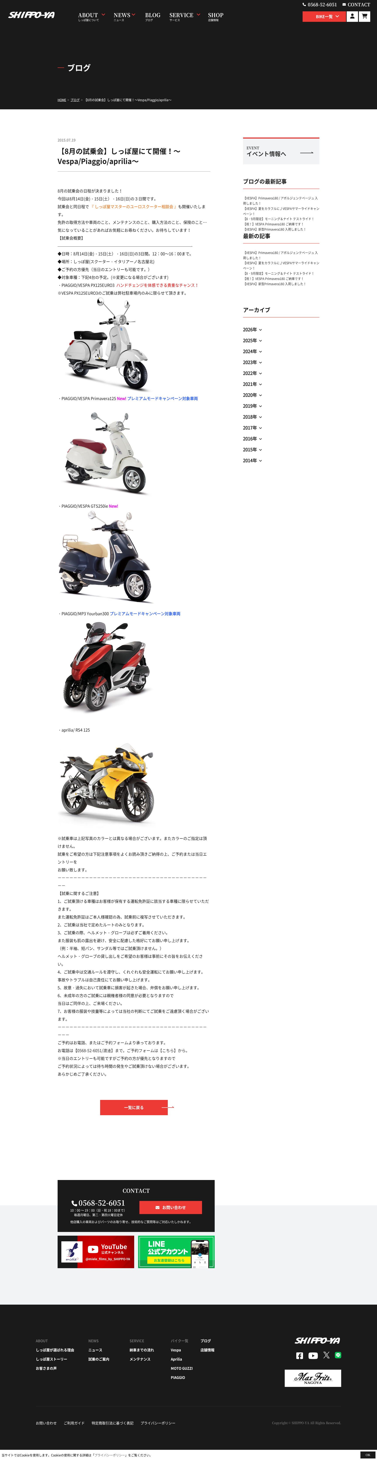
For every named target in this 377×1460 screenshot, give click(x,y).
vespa (176, 1349)
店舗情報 (207, 1349)
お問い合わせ (46, 1423)
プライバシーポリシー (158, 1423)
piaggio (178, 1377)
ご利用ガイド (74, 1423)
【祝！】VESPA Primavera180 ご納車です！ (273, 224)
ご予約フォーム (114, 1043)
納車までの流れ (142, 1349)
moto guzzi (182, 1368)
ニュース (95, 1349)
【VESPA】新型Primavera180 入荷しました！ (274, 229)
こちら (168, 1050)
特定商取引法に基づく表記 (113, 1423)
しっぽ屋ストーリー (51, 1359)
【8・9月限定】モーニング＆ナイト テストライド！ (278, 218)
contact (359, 4)
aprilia (176, 1359)
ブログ (205, 1340)
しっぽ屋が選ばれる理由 (55, 1349)
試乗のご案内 (98, 1359)
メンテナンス (140, 1359)
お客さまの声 (46, 1368)
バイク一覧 (179, 1340)
